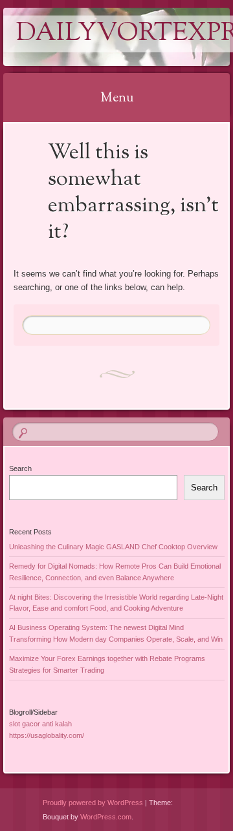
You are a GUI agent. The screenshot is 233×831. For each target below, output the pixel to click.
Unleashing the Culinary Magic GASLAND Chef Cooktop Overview (113, 547)
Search (20, 468)
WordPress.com (105, 817)
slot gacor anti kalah (40, 724)
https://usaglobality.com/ (46, 735)
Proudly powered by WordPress (93, 802)
